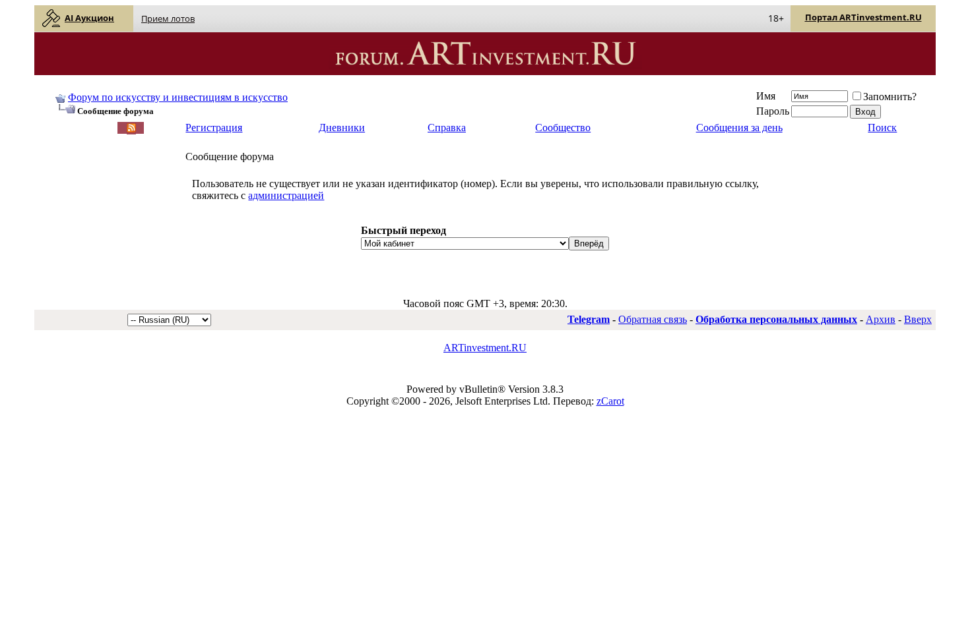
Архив (880, 319)
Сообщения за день (739, 127)
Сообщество (563, 127)
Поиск (882, 127)
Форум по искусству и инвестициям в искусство (178, 97)
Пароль (772, 111)
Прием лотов (168, 18)
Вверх (918, 319)
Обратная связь (652, 319)
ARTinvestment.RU (485, 347)
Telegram (588, 319)
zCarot (610, 401)
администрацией (286, 195)
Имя (765, 95)
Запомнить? (890, 96)
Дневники (342, 127)
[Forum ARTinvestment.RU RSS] (131, 128)
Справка (447, 127)
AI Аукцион (89, 18)
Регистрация (213, 127)
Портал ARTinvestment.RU (863, 17)
